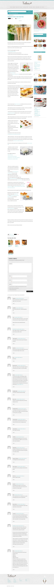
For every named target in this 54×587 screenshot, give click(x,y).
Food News (15, 580)
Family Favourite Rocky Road (44, 43)
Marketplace (9, 580)
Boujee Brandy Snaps (39, 29)
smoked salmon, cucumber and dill (13, 158)
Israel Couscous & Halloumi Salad (40, 43)
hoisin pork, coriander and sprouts (18, 140)
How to (35, 96)
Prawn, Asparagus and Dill (11, 51)
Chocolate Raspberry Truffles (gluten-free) (44, 48)
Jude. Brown (14, 329)
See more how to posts (36, 116)
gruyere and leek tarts (11, 208)
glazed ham (22, 85)
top (45, 576)
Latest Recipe (36, 10)
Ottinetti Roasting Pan (37, 65)
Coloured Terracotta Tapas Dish (37, 68)
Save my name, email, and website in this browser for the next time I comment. (18, 286)
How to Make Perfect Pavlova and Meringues (37, 115)
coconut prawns (19, 179)
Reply (14, 303)
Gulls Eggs (36, 63)
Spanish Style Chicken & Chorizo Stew (35, 48)
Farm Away (14, 525)
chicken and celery (10, 154)
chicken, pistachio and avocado (12, 156)
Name (10, 276)
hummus (17, 74)
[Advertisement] (23, 22)
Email (10, 280)
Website (10, 284)
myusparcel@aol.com (20, 384)
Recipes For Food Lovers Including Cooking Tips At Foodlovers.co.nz (27, 3)
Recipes (26, 580)
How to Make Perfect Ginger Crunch (37, 111)
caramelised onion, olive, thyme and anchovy (14, 134)
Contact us (20, 580)
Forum (26, 579)
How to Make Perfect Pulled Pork (37, 113)
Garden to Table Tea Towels (37, 67)
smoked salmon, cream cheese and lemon (14, 157)
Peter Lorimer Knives (37, 64)
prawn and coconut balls (13, 178)
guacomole (14, 74)
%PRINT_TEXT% (18, 18)
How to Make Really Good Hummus (38, 108)
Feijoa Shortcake (40, 47)
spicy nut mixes (12, 72)
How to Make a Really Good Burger (37, 109)
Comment (10, 263)
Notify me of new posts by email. (13, 289)
